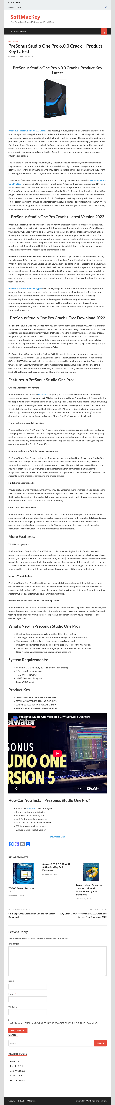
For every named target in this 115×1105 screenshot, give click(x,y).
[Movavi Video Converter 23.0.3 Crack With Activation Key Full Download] (91, 882)
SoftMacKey (25, 16)
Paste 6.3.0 (15, 1061)
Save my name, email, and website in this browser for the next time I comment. (53, 1023)
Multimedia (13, 41)
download (31, 808)
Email (12, 994)
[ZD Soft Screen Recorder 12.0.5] (23, 885)
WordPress (91, 1101)
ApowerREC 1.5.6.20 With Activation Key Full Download (56, 867)
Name (12, 981)
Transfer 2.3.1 (16, 1066)
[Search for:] (57, 1043)
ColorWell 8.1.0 (17, 1070)
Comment (14, 944)
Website (12, 1007)
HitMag (103, 1101)
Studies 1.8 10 (16, 1075)
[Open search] (104, 31)
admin (30, 56)
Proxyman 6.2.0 (17, 1080)
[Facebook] (106, 7)
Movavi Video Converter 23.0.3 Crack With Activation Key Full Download (89, 890)
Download (43, 394)
